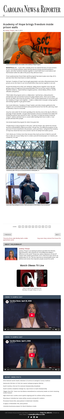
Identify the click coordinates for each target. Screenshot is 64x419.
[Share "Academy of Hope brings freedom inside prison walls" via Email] (46, 226)
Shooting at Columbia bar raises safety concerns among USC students (23, 398)
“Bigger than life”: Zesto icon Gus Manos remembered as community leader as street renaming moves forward (31, 392)
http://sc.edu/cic (46, 413)
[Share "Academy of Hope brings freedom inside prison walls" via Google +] (26, 226)
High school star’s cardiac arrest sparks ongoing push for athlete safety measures (27, 395)
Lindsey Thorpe (9, 30)
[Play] (5, 329)
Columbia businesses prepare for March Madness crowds (19, 406)
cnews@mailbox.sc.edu (36, 414)
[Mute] (56, 329)
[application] (32, 315)
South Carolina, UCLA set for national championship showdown (21, 386)
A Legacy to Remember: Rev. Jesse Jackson (15, 403)
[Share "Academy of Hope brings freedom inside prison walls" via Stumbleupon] (43, 226)
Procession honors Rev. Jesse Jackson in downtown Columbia (20, 401)
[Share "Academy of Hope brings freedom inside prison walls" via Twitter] (23, 226)
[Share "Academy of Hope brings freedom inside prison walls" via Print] (49, 226)
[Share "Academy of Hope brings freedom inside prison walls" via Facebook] (19, 226)
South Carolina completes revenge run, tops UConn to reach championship (25, 388)
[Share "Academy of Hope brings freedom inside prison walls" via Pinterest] (33, 226)
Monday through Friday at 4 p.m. (32, 290)
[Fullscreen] (59, 329)
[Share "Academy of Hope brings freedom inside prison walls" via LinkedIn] (36, 226)
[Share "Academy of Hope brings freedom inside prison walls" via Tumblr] (29, 226)
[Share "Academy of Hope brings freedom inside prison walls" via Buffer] (39, 226)
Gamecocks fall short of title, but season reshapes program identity (23, 383)
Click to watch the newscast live (32, 288)
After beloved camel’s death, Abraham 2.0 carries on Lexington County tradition (26, 380)
